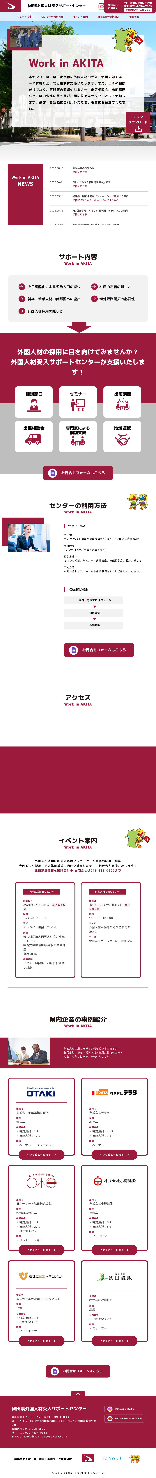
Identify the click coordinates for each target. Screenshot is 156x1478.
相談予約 (134, 16)
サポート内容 (24, 16)
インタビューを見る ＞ (41, 1154)
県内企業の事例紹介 (108, 16)
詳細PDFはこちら (82, 200)
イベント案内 (80, 16)
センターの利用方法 (52, 16)
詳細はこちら (80, 172)
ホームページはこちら (106, 200)
